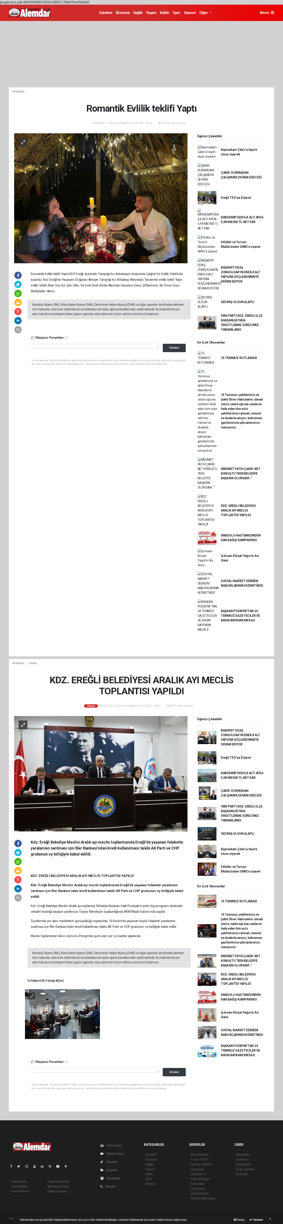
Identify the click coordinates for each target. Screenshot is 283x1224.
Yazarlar (111, 1162)
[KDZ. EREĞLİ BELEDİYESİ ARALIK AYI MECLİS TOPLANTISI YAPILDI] (100, 773)
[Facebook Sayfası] (13, 1166)
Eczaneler (197, 1169)
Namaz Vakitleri (201, 1164)
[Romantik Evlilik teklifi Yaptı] (100, 198)
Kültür (164, 13)
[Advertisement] (141, 54)
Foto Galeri (114, 1145)
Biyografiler (244, 1164)
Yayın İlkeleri (19, 1186)
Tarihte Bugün (200, 1179)
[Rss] (52, 1166)
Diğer (204, 13)
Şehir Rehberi (200, 1193)
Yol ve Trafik (199, 1159)
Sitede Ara (243, 1154)
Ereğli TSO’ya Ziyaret (236, 197)
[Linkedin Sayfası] (44, 1166)
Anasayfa (18, 91)
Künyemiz (113, 1178)
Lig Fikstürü (198, 1174)
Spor (176, 13)
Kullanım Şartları (58, 1181)
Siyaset (190, 13)
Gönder (174, 347)
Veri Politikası (20, 1191)
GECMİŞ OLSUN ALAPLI (237, 302)
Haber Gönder (57, 1191)
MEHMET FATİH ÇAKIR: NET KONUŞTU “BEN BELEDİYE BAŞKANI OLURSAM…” (240, 473)
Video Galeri (115, 1153)
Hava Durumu (200, 1154)
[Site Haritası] (59, 1166)
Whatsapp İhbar (58, 1186)
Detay (240, 1219)
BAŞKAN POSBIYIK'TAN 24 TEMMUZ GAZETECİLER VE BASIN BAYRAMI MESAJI (240, 615)
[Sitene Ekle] (68, 1166)
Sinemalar (198, 1184)
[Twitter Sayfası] (20, 1166)
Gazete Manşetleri (203, 1198)
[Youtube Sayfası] (36, 1166)
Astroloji (241, 1174)
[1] (62, 1014)
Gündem (105, 13)
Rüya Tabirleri (245, 1169)
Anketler (241, 1159)
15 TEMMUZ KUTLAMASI (239, 358)
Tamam (257, 1219)
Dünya (32, 663)
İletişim (110, 1186)
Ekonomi (123, 13)
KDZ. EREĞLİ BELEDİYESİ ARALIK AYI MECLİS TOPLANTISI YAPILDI (238, 510)
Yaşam (151, 13)
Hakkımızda (19, 1181)
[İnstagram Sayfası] (28, 1166)
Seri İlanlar (198, 1188)
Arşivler (111, 1170)
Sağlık (138, 13)
